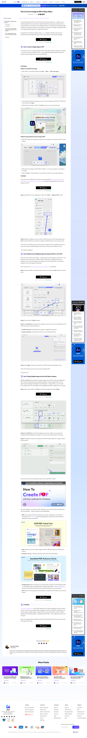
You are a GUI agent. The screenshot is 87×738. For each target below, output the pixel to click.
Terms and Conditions (33, 732)
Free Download (78, 1)
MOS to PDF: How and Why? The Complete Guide (78, 322)
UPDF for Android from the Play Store (34, 181)
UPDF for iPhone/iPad (45, 711)
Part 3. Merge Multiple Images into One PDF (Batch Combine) (10, 34)
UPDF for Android (44, 713)
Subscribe (76, 727)
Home (20, 18)
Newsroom (67, 716)
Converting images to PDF (27, 608)
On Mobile (7, 26)
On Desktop (8, 24)
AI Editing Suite (61, 586)
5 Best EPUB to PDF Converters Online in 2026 (77, 623)
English (76, 732)
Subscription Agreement (41, 732)
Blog (66, 718)
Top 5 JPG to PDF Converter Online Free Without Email (78, 335)
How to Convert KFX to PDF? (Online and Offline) (78, 46)
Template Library (81, 711)
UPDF (5, 1)
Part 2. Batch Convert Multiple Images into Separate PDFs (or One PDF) (11, 29)
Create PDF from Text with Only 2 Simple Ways (78, 331)
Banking (56, 707)
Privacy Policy (26, 732)
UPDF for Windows (44, 707)
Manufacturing (57, 718)
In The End (7, 37)
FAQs (78, 709)
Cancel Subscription (81, 718)
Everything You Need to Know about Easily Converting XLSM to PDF (78, 616)
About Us (67, 707)
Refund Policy (51, 732)
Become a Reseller (69, 711)
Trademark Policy (57, 732)
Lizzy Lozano (24, 683)
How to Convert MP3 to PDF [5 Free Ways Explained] (78, 29)
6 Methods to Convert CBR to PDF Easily (78, 25)
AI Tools (41, 718)
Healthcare (56, 709)
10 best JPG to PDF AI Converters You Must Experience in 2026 (78, 339)
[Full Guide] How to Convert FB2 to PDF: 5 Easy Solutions (78, 21)
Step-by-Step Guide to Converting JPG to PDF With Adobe (78, 327)
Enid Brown (7, 683)
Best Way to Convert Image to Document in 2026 (78, 42)
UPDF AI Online (43, 716)
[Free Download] (77, 2)
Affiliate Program (68, 713)
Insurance (56, 713)
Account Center (80, 713)
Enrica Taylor (30, 14)
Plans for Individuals (29, 707)
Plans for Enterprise (29, 709)
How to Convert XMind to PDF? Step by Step (78, 628)
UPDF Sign (42, 720)
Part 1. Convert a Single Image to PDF (10, 22)
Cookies (47, 732)
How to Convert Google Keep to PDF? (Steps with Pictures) (78, 631)
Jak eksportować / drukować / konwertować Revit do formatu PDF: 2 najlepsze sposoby (78, 611)
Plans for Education (29, 711)
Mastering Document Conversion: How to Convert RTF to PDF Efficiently (78, 33)
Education (56, 711)
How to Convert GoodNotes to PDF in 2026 (78, 313)
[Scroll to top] (84, 735)
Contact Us (79, 716)
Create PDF (25, 18)
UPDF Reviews (68, 709)
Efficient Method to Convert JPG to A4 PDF (78, 620)
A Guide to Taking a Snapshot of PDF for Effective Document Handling (77, 318)
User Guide (79, 707)
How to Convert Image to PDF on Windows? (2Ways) (78, 38)
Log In (84, 1)
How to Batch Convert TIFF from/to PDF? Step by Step (78, 607)
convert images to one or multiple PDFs (40, 266)
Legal (55, 716)
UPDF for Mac (43, 709)
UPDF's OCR (33, 516)
